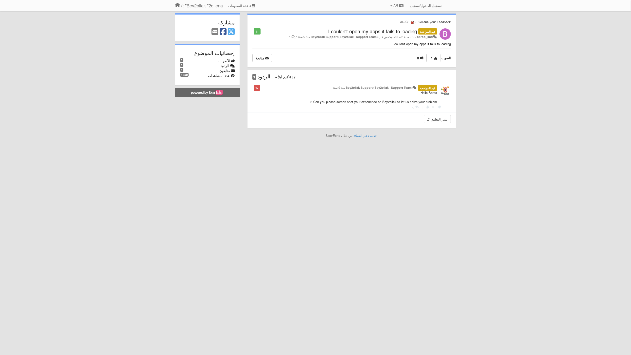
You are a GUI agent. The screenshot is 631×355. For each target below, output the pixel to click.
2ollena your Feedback (435, 21)
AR (395, 5)
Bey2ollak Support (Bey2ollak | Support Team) (344, 37)
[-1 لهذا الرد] (439, 107)
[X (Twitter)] (231, 32)
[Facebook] (223, 32)
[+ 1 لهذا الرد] (427, 107)
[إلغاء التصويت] (433, 107)
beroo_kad (425, 37)
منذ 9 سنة (339, 87)
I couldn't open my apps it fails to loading (372, 31)
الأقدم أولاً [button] (284, 77)
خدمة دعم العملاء (365, 135)
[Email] (214, 32)
